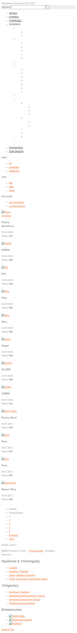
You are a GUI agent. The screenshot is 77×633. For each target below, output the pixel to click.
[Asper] (5, 339)
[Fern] (5, 459)
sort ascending (16, 202)
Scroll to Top (7, 629)
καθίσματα (14, 171)
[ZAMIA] (6, 387)
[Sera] (5, 315)
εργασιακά (14, 167)
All (10, 163)
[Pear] (5, 435)
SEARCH (6, 7)
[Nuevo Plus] (8, 483)
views (12, 190)
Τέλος (12, 539)
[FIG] (4, 267)
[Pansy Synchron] (10, 216)
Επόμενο (13, 535)
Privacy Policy (36, 551)
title (11, 183)
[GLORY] (6, 363)
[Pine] (5, 291)
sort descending (17, 206)
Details (5, 239)
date (11, 186)
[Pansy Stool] (9, 411)
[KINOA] (6, 243)
